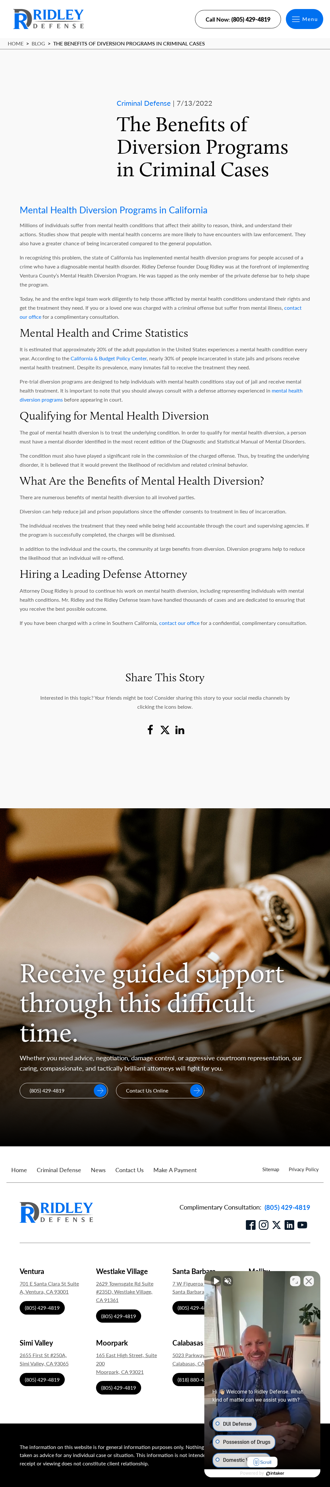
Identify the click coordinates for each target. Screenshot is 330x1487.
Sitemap (270, 1169)
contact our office (179, 623)
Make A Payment (175, 1170)
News (98, 1170)
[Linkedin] (180, 730)
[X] (165, 730)
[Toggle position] (295, 1281)
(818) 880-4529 (195, 1379)
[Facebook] (150, 730)
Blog (38, 43)
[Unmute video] (216, 1281)
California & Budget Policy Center (108, 358)
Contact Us (129, 1170)
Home (16, 43)
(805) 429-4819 (287, 1207)
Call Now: (238, 19)
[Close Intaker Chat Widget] (309, 1281)
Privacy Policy (304, 1169)
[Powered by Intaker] (275, 1473)
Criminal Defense (59, 1170)
